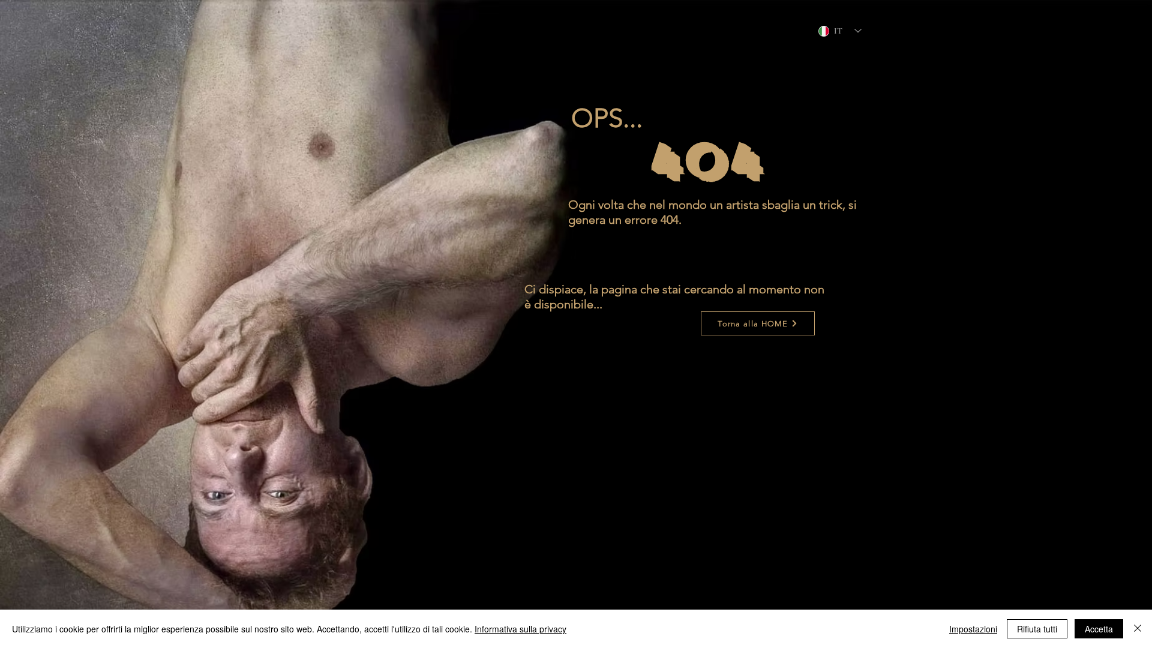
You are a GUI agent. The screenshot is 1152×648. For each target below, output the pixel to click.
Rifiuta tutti (1037, 629)
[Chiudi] (1137, 628)
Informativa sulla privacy (520, 629)
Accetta (1099, 629)
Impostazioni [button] (973, 629)
